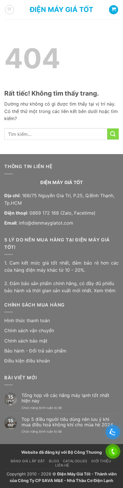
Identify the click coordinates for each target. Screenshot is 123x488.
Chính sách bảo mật (25, 341)
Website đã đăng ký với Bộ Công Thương (61, 452)
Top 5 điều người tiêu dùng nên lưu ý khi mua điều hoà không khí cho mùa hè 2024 (67, 422)
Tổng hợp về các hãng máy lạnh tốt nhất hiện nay (65, 398)
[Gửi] (113, 134)
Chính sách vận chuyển (29, 330)
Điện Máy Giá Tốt (61, 9)
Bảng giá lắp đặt (28, 461)
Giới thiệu (101, 461)
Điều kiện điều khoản (27, 361)
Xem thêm (105, 290)
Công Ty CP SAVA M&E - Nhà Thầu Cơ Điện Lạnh (65, 480)
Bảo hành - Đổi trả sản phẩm (35, 351)
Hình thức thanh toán (27, 320)
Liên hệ (62, 465)
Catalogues (75, 461)
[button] (9, 9)
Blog (54, 461)
